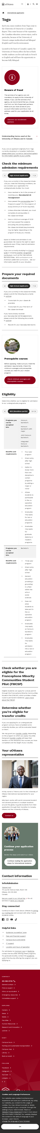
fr (22, 4)
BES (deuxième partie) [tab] (18, 411)
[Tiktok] (16, 919)
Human (8, 1024)
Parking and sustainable (16, 1046)
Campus (7, 1042)
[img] (7, 4)
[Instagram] (7, 919)
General (7, 984)
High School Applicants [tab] (19, 175)
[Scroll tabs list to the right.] (35, 175)
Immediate (9, 998)
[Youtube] (11, 919)
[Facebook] (3, 919)
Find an (7, 988)
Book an (7, 1056)
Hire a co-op (9, 991)
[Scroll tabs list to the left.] (5, 175)
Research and (11, 1027)
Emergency (10, 995)
